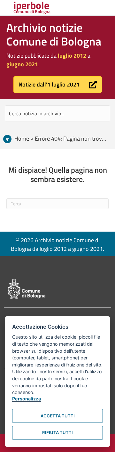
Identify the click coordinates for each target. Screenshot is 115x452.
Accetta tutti (58, 415)
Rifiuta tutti (57, 432)
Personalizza (26, 398)
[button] (57, 84)
